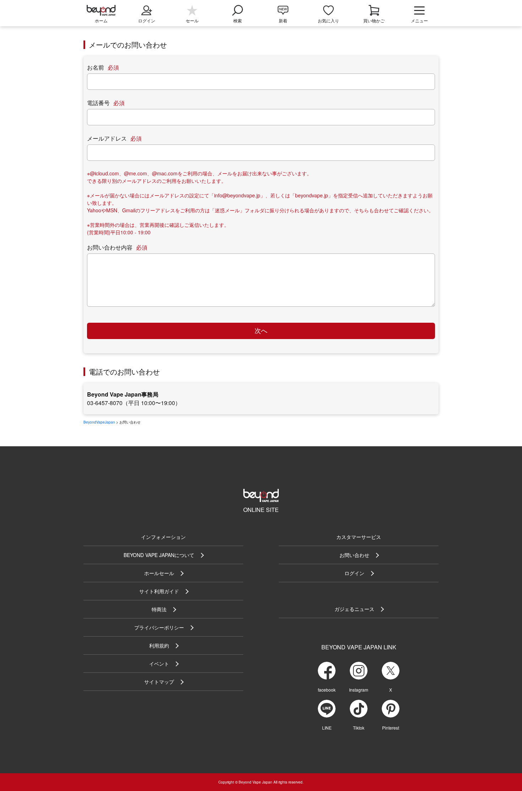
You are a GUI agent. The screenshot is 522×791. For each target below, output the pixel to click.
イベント (159, 663)
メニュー (419, 20)
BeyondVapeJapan (99, 422)
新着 (283, 20)
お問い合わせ (354, 554)
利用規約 (159, 645)
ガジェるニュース (354, 608)
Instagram (358, 690)
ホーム (101, 20)
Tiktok (358, 728)
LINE (327, 728)
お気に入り (328, 20)
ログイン (354, 573)
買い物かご (374, 20)
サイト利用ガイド (159, 591)
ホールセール (159, 573)
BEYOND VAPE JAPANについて (159, 554)
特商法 (159, 609)
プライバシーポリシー (159, 627)
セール (192, 20)
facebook (327, 690)
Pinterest (390, 728)
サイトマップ (159, 681)
